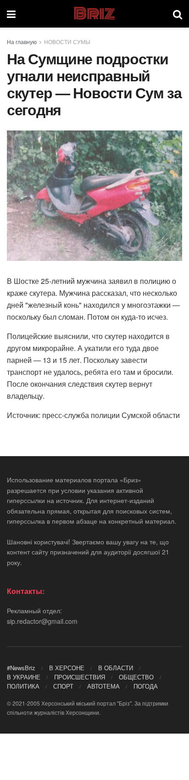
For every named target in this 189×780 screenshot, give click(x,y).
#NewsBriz (21, 667)
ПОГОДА (145, 686)
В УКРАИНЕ (23, 677)
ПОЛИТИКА (23, 686)
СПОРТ (63, 686)
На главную (22, 41)
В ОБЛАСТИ (115, 667)
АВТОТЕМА (103, 686)
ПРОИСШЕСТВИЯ (79, 677)
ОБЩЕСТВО (136, 677)
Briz (94, 14)
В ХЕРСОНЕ (66, 667)
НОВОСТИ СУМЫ (67, 41)
